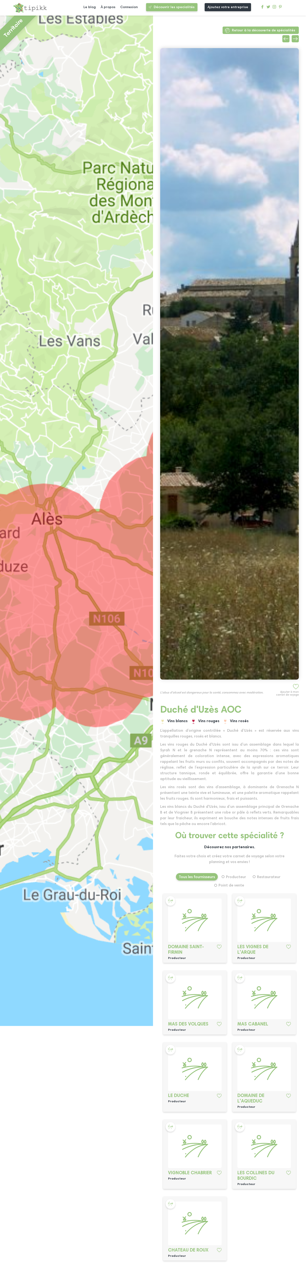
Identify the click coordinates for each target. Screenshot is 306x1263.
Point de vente (231, 885)
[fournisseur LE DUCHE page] (195, 1069)
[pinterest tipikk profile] (280, 8)
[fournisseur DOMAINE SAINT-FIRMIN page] (195, 920)
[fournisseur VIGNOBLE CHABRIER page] (195, 1146)
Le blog (89, 7)
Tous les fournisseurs (197, 877)
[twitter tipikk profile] (268, 8)
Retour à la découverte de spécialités (263, 30)
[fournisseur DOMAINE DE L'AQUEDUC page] (264, 1069)
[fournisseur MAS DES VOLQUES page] (195, 997)
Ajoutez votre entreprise (228, 7)
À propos (108, 7)
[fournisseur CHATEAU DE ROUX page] (195, 1223)
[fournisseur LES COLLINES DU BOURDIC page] (264, 1146)
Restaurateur (268, 877)
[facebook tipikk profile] (262, 8)
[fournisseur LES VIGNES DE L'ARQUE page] (264, 920)
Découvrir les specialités (174, 7)
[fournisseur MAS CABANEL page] (264, 997)
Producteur (236, 877)
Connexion (129, 7)
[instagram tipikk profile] (274, 8)
